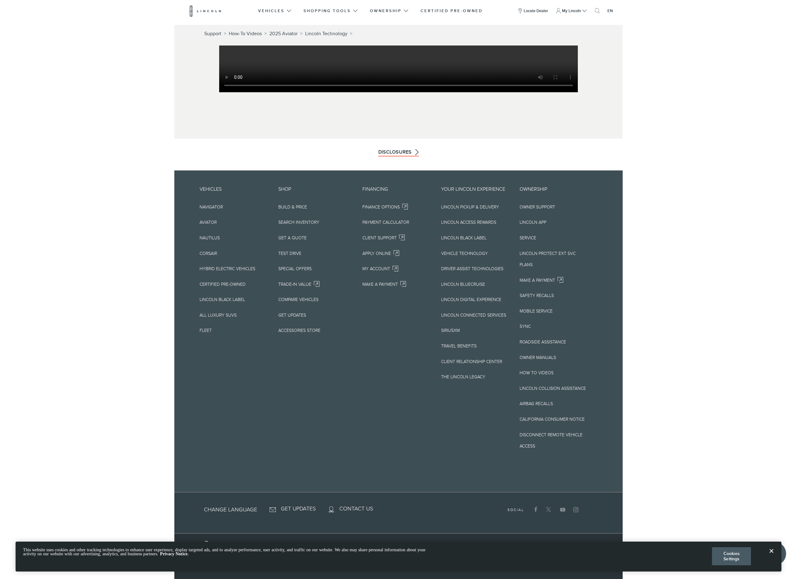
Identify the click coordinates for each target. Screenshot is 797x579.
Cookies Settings (732, 556)
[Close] (771, 556)
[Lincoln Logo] (205, 11)
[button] (275, 11)
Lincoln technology (326, 33)
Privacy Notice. (174, 554)
